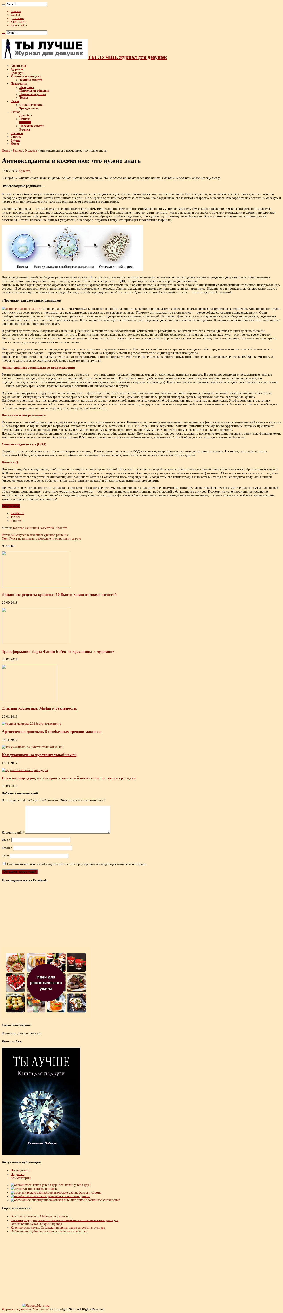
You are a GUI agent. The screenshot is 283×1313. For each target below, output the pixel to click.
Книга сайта (19, 25)
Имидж (24, 119)
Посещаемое (20, 1170)
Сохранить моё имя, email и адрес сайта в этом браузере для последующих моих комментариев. (77, 864)
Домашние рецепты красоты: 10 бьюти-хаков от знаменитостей (59, 594)
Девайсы (25, 115)
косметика (47, 527)
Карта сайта (18, 21)
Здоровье (17, 69)
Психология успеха (32, 94)
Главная (16, 11)
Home (6, 150)
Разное (15, 112)
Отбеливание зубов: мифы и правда (36, 1224)
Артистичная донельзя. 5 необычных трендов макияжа (51, 731)
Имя (6, 840)
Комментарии (21, 1178)
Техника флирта (30, 80)
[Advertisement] (134, 1269)
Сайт (5, 856)
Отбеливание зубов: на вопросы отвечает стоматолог (49, 1231)
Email (7, 848)
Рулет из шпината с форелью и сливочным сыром (41, 538)
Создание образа (31, 104)
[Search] (3, 5)
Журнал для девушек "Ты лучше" (25, 1309)
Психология (19, 83)
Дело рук (17, 73)
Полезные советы (31, 126)
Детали (15, 14)
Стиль (15, 101)
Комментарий (13, 832)
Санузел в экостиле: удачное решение (35, 535)
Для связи (17, 18)
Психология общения (34, 90)
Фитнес (16, 136)
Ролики (24, 129)
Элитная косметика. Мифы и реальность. (39, 708)
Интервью (26, 87)
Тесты (23, 97)
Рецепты (17, 133)
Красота (25, 122)
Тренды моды (29, 108)
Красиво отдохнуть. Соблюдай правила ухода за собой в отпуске (58, 1227)
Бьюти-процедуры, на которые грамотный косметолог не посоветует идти (69, 778)
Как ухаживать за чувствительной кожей (39, 755)
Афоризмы (18, 65)
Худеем (15, 140)
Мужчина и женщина (26, 76)
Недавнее (17, 1174)
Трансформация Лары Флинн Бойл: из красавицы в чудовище (58, 651)
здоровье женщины (25, 527)
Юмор (15, 143)
